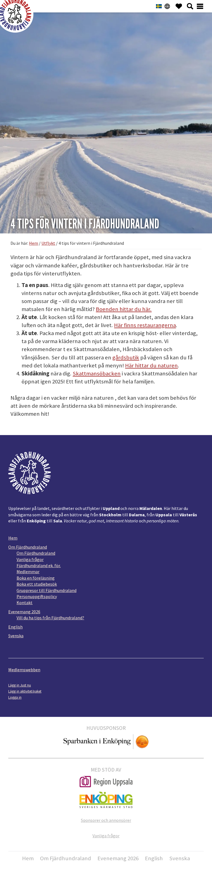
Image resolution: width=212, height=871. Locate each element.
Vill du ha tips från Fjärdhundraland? (50, 617)
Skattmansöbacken (97, 373)
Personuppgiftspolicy (37, 596)
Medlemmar (28, 571)
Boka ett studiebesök (37, 584)
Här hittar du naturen (151, 365)
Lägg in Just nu (19, 685)
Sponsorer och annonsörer (106, 820)
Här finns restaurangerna (145, 325)
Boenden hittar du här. (124, 309)
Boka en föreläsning (36, 578)
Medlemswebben (24, 669)
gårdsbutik (125, 357)
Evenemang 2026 (24, 611)
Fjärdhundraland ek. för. (39, 565)
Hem (12, 538)
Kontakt (25, 602)
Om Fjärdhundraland (27, 547)
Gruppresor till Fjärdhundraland (46, 590)
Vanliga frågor (30, 559)
